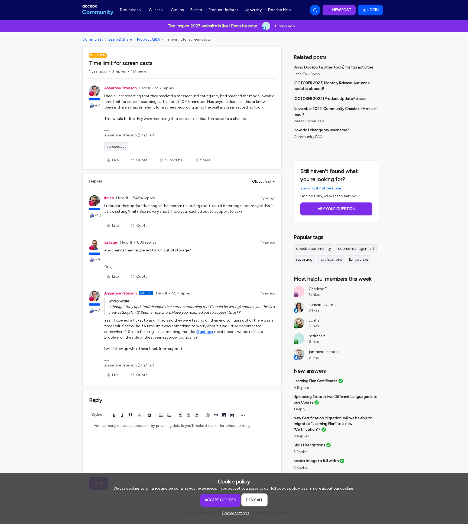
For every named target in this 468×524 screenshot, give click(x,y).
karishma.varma (323, 304)
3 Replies (301, 452)
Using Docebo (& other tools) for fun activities (333, 67)
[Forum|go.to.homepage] (97, 10)
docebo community (313, 248)
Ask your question (336, 209)
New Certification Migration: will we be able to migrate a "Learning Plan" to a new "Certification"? (333, 424)
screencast (116, 146)
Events (196, 10)
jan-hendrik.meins (324, 351)
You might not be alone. (321, 188)
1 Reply (299, 409)
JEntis (314, 320)
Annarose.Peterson (120, 88)
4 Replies (301, 387)
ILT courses (359, 259)
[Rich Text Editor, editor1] (182, 447)
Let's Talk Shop (307, 74)
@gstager (204, 331)
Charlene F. (318, 289)
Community (92, 39)
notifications (331, 259)
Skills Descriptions (309, 445)
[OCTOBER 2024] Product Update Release (330, 98)
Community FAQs (309, 137)
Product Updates (223, 10)
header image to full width (316, 460)
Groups (177, 10)
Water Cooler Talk (309, 121)
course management (356, 248)
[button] (339, 10)
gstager (111, 242)
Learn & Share (120, 39)
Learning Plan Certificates (315, 381)
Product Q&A (148, 39)
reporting (304, 259)
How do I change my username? (321, 130)
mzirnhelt (317, 336)
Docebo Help (279, 10)
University (253, 10)
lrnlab (109, 198)
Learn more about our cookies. (328, 488)
